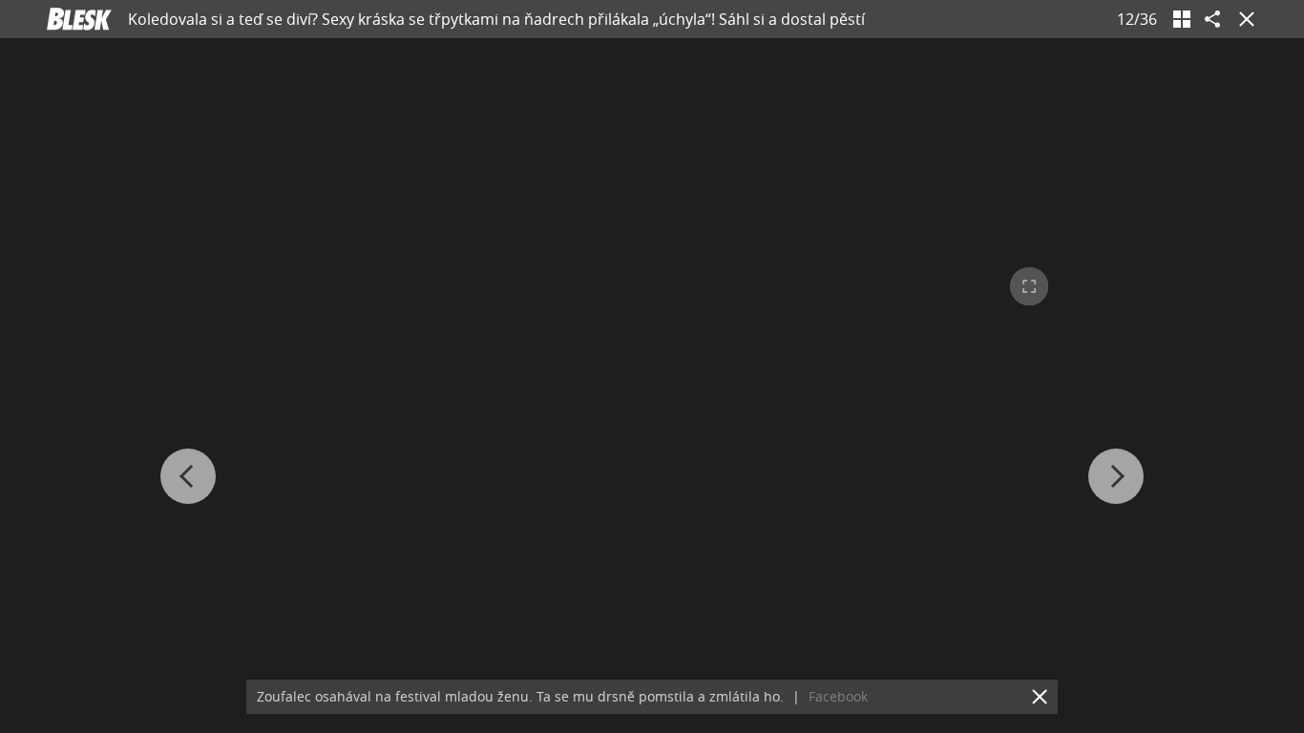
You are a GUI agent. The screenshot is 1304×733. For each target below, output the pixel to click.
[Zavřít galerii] (1242, 19)
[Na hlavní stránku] (79, 19)
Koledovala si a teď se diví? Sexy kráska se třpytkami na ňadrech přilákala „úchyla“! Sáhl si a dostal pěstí (496, 19)
